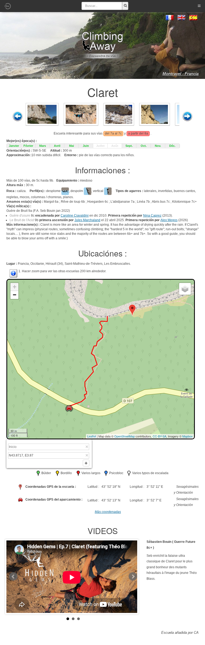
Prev (13, 576)
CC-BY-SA (159, 436)
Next (133, 576)
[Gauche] (17, 116)
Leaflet (91, 436)
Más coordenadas (108, 512)
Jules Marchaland (87, 220)
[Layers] (185, 289)
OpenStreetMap (124, 436)
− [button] (14, 294)
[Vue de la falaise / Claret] (42, 114)
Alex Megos (169, 220)
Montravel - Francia (181, 73)
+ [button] (14, 286)
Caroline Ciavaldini (75, 215)
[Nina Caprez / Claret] (81, 114)
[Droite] (187, 116)
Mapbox (187, 436)
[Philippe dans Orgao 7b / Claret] (154, 114)
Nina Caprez (152, 215)
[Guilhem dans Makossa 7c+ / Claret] (119, 114)
